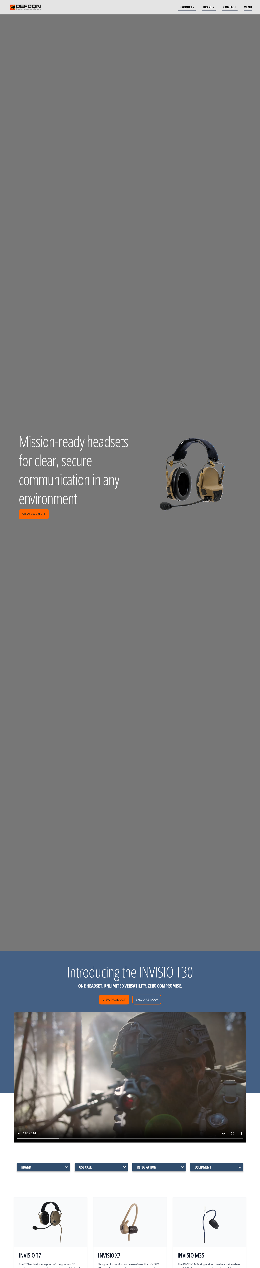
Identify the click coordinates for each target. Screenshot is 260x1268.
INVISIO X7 (109, 1255)
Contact (229, 7)
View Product (33, 514)
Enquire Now (147, 999)
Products (187, 7)
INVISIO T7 (30, 1255)
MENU (248, 7)
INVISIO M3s (191, 1255)
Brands (208, 7)
